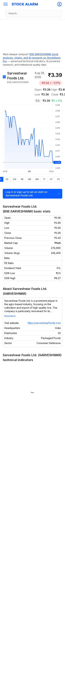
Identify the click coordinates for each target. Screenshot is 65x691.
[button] (5, 4)
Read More (10, 316)
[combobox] (34, 13)
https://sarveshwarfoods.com (44, 322)
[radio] (7, 179)
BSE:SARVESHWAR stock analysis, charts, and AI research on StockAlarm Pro (31, 58)
